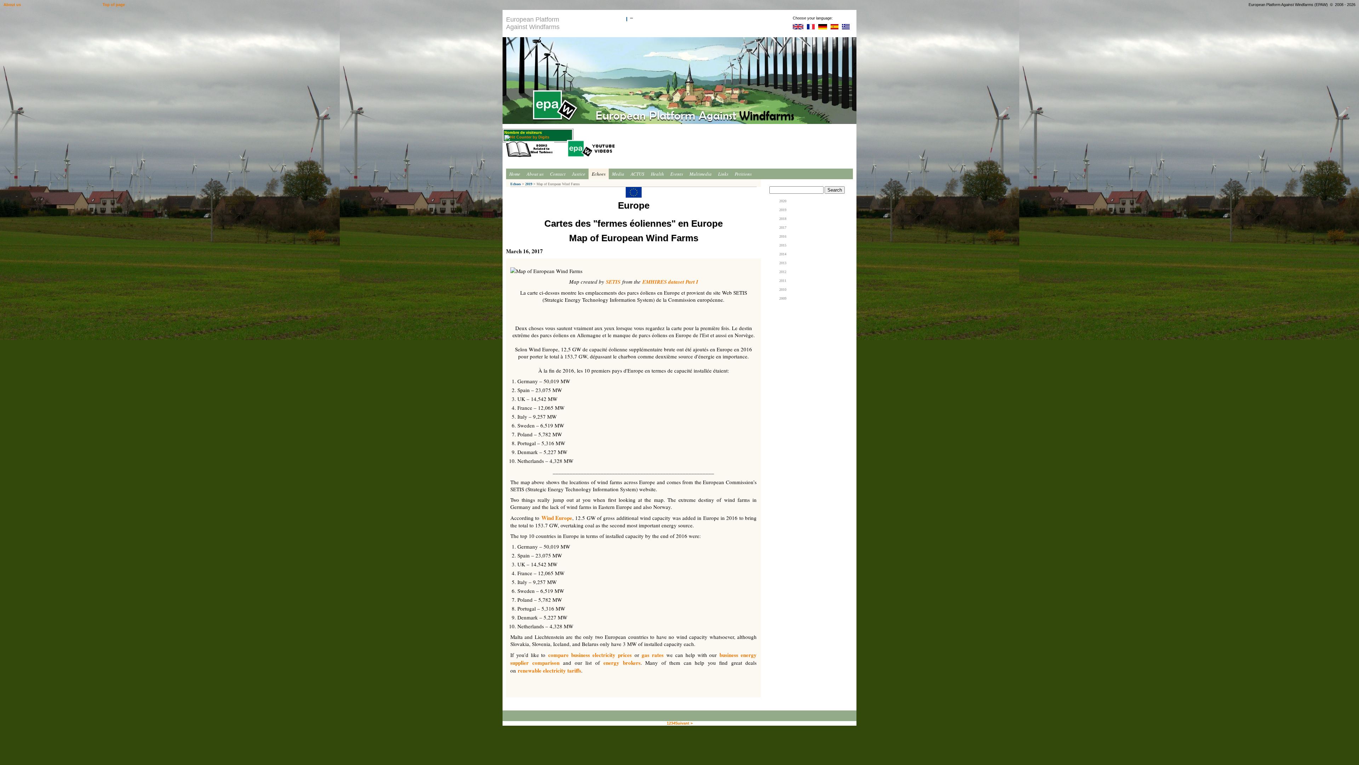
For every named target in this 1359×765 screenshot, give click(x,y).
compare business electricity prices (589, 655)
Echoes (599, 174)
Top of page (114, 4)
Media (618, 174)
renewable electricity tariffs (549, 670)
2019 (528, 184)
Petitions (743, 174)
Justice (578, 174)
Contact (558, 174)
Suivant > (684, 723)
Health (657, 174)
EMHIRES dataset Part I (670, 281)
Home (514, 174)
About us (535, 174)
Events (676, 174)
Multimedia (700, 174)
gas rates (653, 655)
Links (723, 174)
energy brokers (622, 663)
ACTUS (637, 174)
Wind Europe (556, 518)
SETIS (613, 281)
